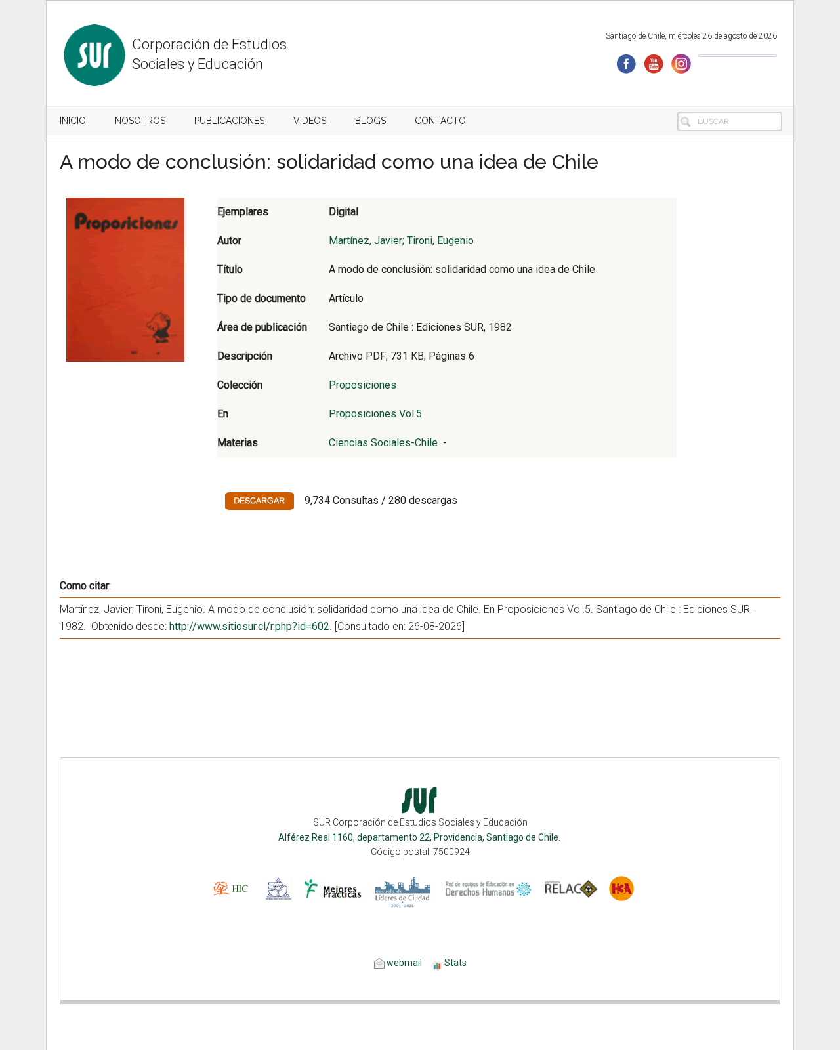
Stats (455, 962)
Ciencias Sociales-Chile (383, 442)
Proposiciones (362, 385)
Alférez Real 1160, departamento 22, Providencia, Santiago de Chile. (420, 837)
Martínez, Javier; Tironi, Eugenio (401, 240)
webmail (403, 962)
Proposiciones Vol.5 (375, 414)
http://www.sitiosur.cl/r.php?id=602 (249, 626)
